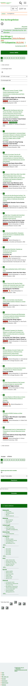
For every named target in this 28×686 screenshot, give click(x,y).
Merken (10, 456)
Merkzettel (24, 26)
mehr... (4, 544)
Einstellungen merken (7, 68)
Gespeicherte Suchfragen (20, 28)
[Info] (2, 72)
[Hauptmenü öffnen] (25, 3)
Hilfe (3, 674)
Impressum (4, 680)
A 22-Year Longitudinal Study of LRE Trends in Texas (14, 269)
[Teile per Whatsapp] (20, 604)
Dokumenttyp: (13, 39)
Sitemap (4, 684)
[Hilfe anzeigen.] (2, 24)
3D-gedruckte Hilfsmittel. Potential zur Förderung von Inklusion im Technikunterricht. (12, 250)
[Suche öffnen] (20, 3)
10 (21, 58)
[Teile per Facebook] (11, 604)
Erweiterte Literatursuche (15, 31)
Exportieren (14, 480)
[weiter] (24, 58)
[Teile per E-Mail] (2, 608)
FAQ (3, 672)
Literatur (3, 13)
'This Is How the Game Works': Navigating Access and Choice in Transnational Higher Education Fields (13, 234)
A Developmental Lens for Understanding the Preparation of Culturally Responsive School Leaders (14, 431)
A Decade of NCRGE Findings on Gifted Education (12, 414)
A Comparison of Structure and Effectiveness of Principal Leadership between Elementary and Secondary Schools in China (14, 316)
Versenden (14, 493)
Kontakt (4, 678)
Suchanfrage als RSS (20, 46)
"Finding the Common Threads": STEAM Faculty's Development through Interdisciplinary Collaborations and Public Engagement (13, 93)
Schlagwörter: (14, 42)
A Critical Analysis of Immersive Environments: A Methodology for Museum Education (14, 368)
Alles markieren (5, 64)
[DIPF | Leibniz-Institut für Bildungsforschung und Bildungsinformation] (22, 9)
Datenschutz (5, 682)
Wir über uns (5, 676)
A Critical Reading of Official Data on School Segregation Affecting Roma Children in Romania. (14, 398)
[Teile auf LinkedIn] (24, 604)
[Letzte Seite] (2, 60)
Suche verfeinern (9, 505)
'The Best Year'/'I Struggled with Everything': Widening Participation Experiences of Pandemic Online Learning (14, 216)
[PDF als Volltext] (5, 101)
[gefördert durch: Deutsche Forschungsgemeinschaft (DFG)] (20, 669)
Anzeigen (3, 456)
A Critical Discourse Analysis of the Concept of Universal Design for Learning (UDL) (14, 383)
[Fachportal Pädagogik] (6, 3)
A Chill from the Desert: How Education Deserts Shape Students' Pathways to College (14, 300)
